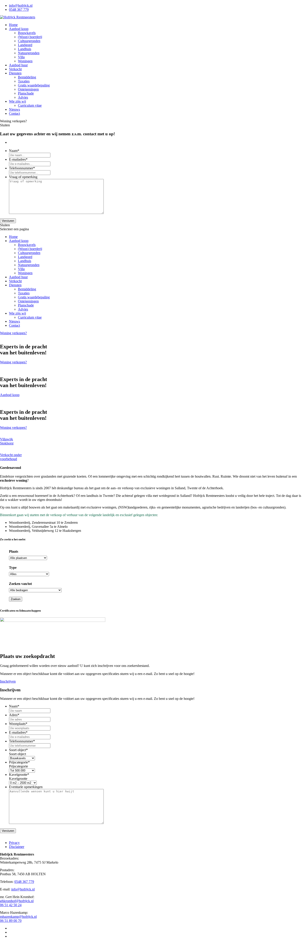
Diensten (15, 73)
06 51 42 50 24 (11, 905)
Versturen (8, 220)
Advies (23, 97)
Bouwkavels (27, 33)
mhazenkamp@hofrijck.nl (18, 916)
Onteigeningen (28, 89)
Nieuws (14, 109)
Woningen (25, 61)
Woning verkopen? (13, 333)
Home (13, 25)
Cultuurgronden (29, 41)
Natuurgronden (28, 53)
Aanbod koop (18, 29)
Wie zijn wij (17, 101)
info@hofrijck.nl (20, 5)
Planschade (26, 93)
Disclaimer (16, 847)
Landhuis (24, 49)
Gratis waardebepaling (34, 85)
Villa (21, 57)
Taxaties (24, 81)
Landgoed (25, 45)
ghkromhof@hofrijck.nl (17, 901)
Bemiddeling (27, 77)
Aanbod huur (18, 65)
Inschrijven (8, 681)
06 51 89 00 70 (11, 921)
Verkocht (15, 69)
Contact (14, 113)
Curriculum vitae (30, 105)
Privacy (14, 843)
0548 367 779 (19, 9)
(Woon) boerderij (30, 37)
